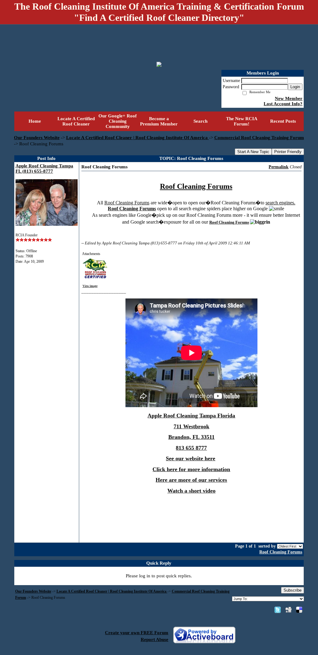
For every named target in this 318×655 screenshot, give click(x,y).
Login (295, 86)
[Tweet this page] (278, 609)
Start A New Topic (253, 151)
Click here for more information (191, 469)
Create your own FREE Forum (136, 632)
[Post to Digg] (288, 609)
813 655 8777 (191, 448)
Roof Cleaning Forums (280, 552)
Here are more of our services (191, 480)
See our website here (190, 458)
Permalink (278, 167)
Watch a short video (191, 491)
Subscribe (293, 590)
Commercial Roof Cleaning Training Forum (259, 137)
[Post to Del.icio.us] (299, 609)
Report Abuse (154, 639)
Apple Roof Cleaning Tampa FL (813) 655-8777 (44, 168)
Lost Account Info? (283, 103)
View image (90, 286)
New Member (288, 98)
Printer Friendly (288, 151)
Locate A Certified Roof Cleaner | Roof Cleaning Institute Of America (137, 137)
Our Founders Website (37, 137)
